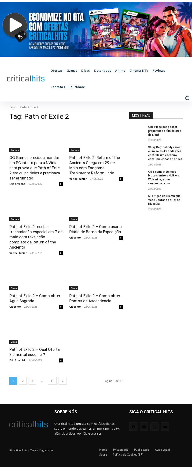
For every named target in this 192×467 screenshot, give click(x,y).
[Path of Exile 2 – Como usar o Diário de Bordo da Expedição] (96, 207)
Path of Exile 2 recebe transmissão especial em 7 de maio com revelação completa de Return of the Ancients (36, 236)
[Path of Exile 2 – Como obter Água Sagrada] (36, 276)
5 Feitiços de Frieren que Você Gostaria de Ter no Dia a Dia (164, 200)
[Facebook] (133, 426)
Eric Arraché (17, 184)
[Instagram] (144, 426)
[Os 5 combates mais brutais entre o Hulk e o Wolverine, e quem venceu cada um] (137, 175)
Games (15, 149)
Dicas (74, 219)
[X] (154, 426)
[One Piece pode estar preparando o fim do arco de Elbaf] (137, 130)
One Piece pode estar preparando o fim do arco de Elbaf (164, 131)
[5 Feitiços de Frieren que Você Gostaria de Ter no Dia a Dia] (137, 199)
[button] (187, 98)
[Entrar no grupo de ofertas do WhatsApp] (96, 29)
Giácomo (75, 237)
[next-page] (62, 381)
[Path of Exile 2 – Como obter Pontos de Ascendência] (96, 276)
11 (52, 381)
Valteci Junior (78, 178)
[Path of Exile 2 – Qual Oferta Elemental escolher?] (36, 330)
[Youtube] (165, 426)
